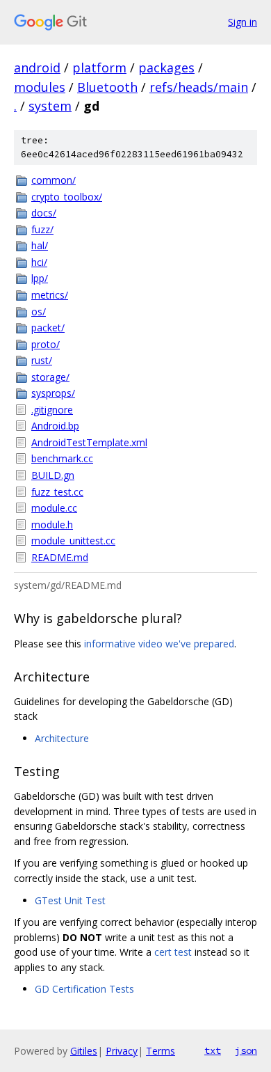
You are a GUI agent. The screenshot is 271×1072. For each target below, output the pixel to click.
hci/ (39, 262)
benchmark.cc (62, 458)
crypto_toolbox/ (66, 196)
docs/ (43, 212)
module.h (52, 524)
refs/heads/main (198, 87)
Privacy (122, 1050)
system (50, 105)
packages (166, 67)
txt (212, 1050)
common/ (53, 180)
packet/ (48, 327)
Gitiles (83, 1050)
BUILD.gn (52, 475)
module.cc (54, 507)
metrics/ (49, 294)
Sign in (242, 22)
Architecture (62, 738)
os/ (38, 311)
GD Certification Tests (84, 988)
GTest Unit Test (70, 900)
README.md (59, 557)
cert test (173, 952)
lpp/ (39, 278)
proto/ (45, 344)
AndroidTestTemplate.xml (89, 442)
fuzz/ (42, 229)
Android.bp (55, 425)
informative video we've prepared (159, 643)
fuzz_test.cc (57, 491)
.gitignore (52, 409)
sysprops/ (53, 393)
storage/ (50, 377)
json (246, 1050)
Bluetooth (107, 87)
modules (39, 87)
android (37, 67)
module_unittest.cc (73, 540)
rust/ (41, 360)
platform (99, 67)
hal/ (39, 245)
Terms (160, 1050)
